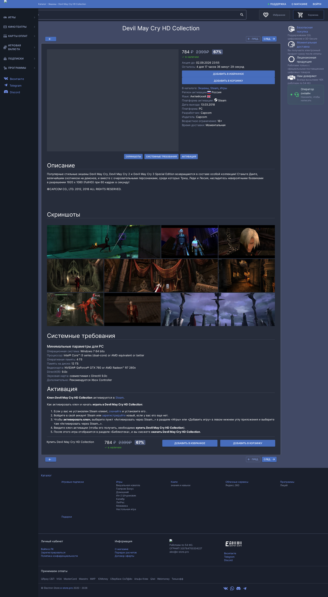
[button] (113, 100)
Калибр (120, 498)
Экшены (52, 4)
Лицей (284, 485)
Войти (317, 4)
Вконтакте (230, 553)
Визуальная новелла (128, 485)
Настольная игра (126, 509)
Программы (287, 481)
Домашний (122, 492)
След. (267, 38)
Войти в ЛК (47, 549)
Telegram (229, 556)
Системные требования (161, 156)
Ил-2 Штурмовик (126, 495)
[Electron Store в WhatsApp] (232, 589)
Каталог (46, 475)
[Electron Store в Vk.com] (225, 589)
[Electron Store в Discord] (238, 589)
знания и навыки (180, 485)
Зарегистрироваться (53, 552)
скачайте (115, 411)
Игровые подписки (73, 481)
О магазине (299, 4)
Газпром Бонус (125, 488)
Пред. (255, 38)
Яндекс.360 (232, 485)
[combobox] (134, 14)
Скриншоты (133, 156)
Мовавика (122, 505)
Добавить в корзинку (228, 80)
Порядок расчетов (126, 552)
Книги (174, 481)
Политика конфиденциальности (59, 555)
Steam (214, 88)
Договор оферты (124, 555)
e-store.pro (66, 587)
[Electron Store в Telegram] (245, 589)
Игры (223, 88)
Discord (228, 560)
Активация (189, 156)
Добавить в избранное (228, 73)
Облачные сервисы (237, 481)
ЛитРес (120, 502)
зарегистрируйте (114, 415)
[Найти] (242, 15)
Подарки (67, 516)
